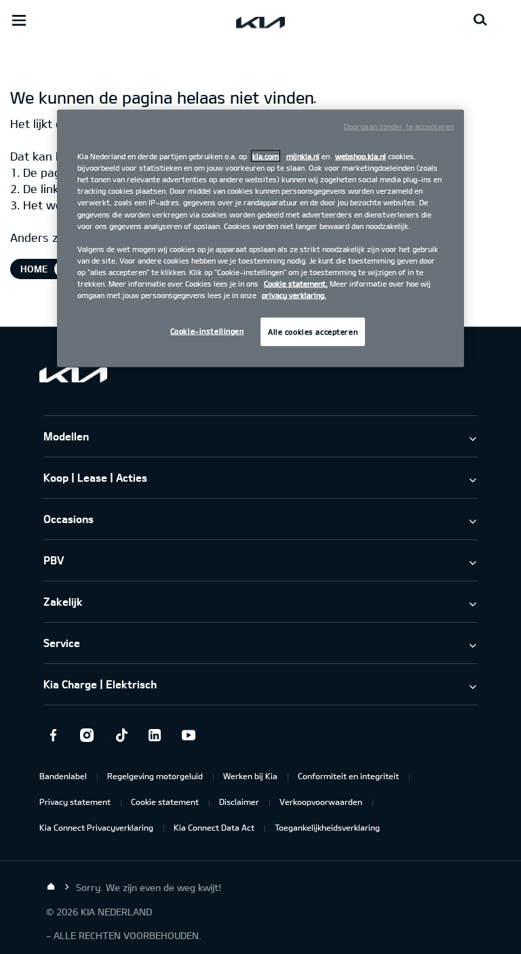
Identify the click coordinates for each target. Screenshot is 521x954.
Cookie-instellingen (207, 331)
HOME (33, 268)
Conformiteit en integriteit (348, 776)
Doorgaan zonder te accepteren (399, 126)
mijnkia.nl (303, 156)
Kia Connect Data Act (214, 827)
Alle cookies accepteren (313, 331)
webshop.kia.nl (360, 156)
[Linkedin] (154, 735)
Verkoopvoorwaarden (320, 801)
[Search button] (480, 20)
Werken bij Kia (250, 776)
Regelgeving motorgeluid (155, 776)
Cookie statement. (296, 283)
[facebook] (52, 735)
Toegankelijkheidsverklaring (327, 827)
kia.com (265, 156)
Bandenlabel (63, 776)
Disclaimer (239, 801)
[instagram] (86, 735)
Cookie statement (165, 801)
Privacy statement (75, 801)
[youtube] (188, 735)
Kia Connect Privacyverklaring (96, 827)
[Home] (51, 887)
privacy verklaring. (294, 295)
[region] (260, 238)
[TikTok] (120, 735)
